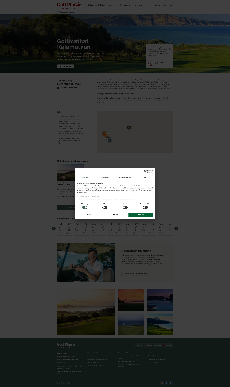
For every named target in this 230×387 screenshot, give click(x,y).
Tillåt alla (141, 214)
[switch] (104, 207)
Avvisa (89, 214)
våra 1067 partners (87, 186)
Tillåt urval (115, 214)
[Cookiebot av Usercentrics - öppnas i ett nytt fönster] (145, 171)
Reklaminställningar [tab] (125, 177)
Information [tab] (105, 177)
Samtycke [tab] (85, 177)
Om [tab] (145, 177)
